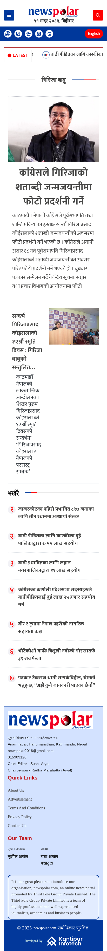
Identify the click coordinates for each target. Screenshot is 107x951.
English (94, 33)
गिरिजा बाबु (53, 79)
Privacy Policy (20, 817)
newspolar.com (45, 928)
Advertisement (20, 799)
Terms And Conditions (26, 808)
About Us (16, 790)
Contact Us (17, 825)
